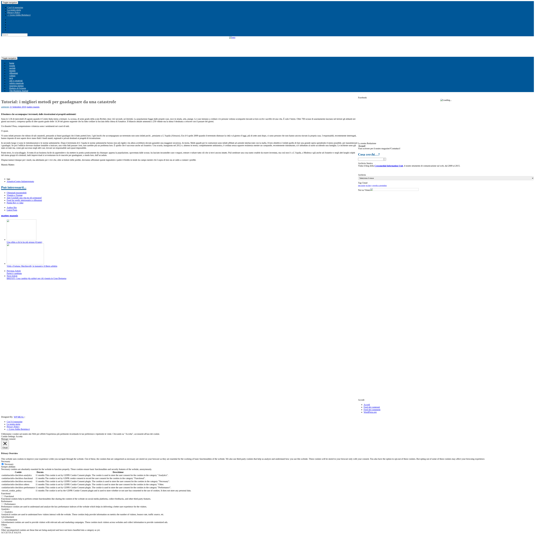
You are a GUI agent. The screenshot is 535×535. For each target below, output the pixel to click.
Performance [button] (6, 501)
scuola (12, 65)
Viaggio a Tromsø (14, 195)
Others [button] (4, 525)
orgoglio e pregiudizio (379, 186)
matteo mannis (33, 107)
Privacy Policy (13, 12)
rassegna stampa (16, 86)
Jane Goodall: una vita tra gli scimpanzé (24, 198)
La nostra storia (14, 10)
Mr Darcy (369, 186)
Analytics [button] (5, 509)
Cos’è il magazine (15, 7)
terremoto (30, 181)
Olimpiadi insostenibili (16, 193)
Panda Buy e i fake (15, 203)
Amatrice (11, 181)
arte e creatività (16, 81)
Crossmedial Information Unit (388, 166)
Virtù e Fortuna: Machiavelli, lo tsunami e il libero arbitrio (32, 266)
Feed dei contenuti (372, 407)
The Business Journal (18, 91)
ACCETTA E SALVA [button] (11, 532)
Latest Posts (12, 210)
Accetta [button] (19, 436)
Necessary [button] (5, 461)
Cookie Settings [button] (8, 436)
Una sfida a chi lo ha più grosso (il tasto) (24, 242)
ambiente (5, 107)
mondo (12, 70)
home (11, 63)
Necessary (9, 464)
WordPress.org (370, 412)
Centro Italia (20, 181)
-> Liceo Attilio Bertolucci (19, 15)
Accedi (367, 404)
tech (11, 78)
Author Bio (12, 207)
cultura (12, 75)
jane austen (361, 186)
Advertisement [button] (7, 517)
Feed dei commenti (372, 409)
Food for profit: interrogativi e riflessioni (24, 200)
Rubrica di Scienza (17, 88)
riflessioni (13, 73)
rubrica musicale (16, 83)
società (12, 68)
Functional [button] (5, 493)
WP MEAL (19, 417)
